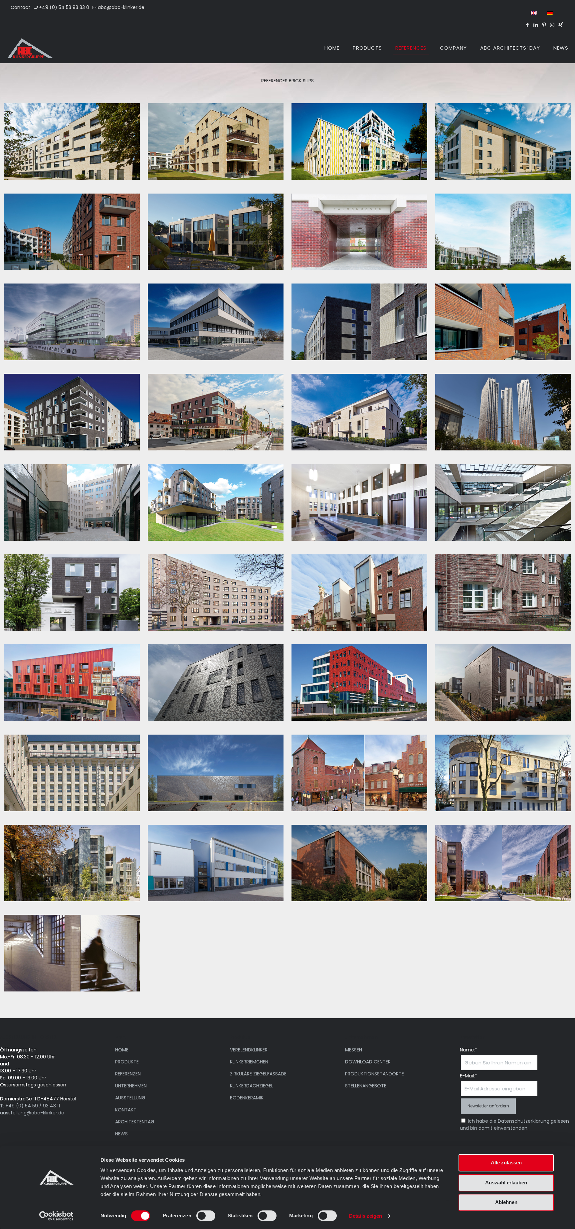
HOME (121, 1049)
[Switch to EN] (533, 12)
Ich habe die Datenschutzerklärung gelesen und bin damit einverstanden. (514, 1124)
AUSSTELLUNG (130, 1097)
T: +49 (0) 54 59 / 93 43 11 (30, 1105)
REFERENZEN (128, 1073)
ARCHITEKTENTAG (134, 1121)
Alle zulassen (506, 1162)
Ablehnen (506, 1202)
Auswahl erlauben (506, 1182)
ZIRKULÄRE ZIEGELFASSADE (258, 1073)
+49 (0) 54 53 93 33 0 (64, 7)
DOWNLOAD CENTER (368, 1061)
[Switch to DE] (549, 12)
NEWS (121, 1133)
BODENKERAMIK (247, 1097)
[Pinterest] (543, 24)
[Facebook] (527, 24)
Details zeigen (365, 1216)
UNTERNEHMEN (131, 1085)
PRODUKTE (127, 1061)
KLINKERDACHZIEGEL (251, 1085)
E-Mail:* (468, 1075)
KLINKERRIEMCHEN (249, 1061)
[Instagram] (552, 24)
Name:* (468, 1049)
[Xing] (560, 24)
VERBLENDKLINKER (249, 1049)
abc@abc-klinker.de (121, 7)
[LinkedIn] (535, 24)
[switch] (205, 1215)
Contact (20, 7)
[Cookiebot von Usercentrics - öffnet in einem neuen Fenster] (56, 1216)
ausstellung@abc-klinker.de (32, 1112)
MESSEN (353, 1049)
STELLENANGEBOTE (365, 1085)
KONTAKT (125, 1109)
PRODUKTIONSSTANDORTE (374, 1073)
